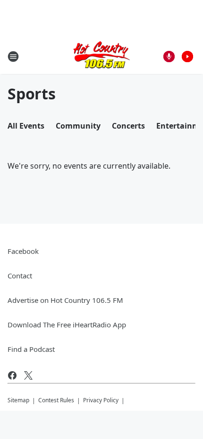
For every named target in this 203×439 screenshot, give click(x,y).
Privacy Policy (100, 400)
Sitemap (18, 400)
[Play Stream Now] (187, 56)
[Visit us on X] (28, 375)
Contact (20, 275)
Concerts (128, 126)
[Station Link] (101, 56)
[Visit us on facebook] (12, 375)
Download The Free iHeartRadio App (67, 324)
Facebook (23, 251)
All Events (26, 126)
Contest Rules (56, 400)
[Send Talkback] (169, 56)
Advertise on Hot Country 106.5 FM (65, 300)
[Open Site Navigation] (13, 56)
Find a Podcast (31, 349)
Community (78, 126)
